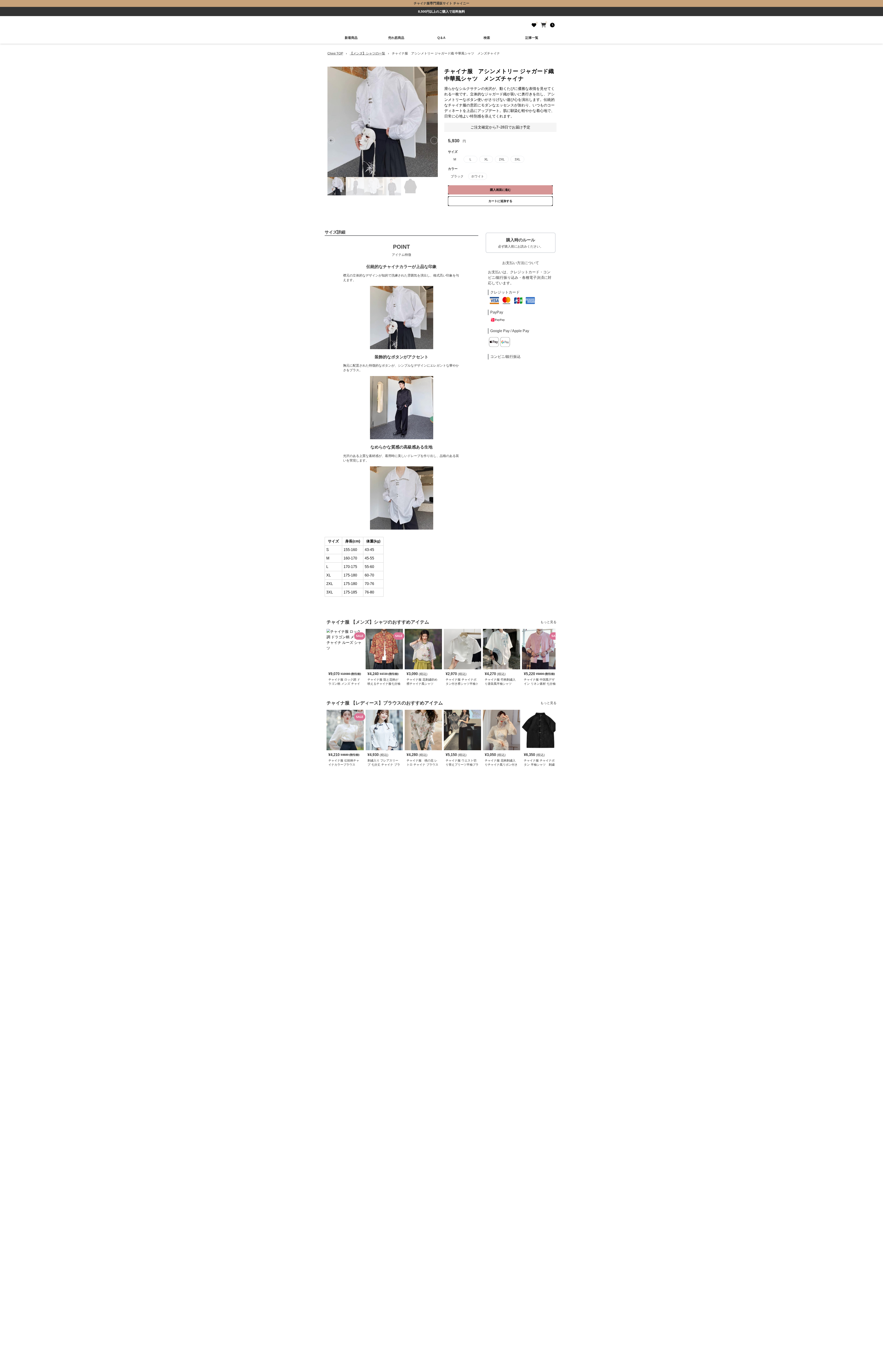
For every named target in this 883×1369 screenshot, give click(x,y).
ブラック (457, 176)
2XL (502, 159)
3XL (517, 159)
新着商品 (351, 38)
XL (486, 159)
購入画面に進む (500, 189)
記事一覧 (531, 38)
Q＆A (441, 38)
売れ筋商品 (396, 38)
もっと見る (548, 622)
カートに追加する (500, 201)
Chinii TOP (335, 53)
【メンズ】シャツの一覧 (367, 53)
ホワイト (477, 176)
